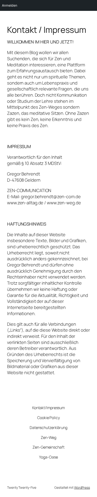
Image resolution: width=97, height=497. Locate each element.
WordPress (82, 487)
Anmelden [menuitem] (9, 5)
